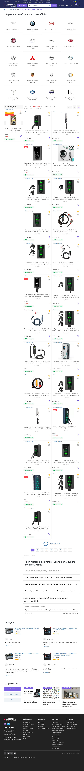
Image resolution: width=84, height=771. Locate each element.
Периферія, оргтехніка (58, 730)
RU (79, 1)
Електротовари (56, 735)
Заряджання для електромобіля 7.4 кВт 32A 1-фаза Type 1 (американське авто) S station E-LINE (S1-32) (37, 428)
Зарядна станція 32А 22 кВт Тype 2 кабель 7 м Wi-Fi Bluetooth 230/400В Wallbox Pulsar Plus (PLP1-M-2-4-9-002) (66, 165)
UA (77, 1)
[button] (7, 1)
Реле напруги (41, 724)
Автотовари (55, 722)
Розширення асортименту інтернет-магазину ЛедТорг (51, 702)
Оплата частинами (71, 724)
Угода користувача (28, 724)
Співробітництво (27, 2)
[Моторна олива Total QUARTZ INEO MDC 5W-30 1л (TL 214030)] (13, 118)
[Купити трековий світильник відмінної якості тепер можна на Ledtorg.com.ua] (70, 692)
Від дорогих (53, 106)
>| (70, 550)
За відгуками (36, 106)
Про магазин (27, 722)
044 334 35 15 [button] (9, 727)
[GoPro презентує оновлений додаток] (32, 692)
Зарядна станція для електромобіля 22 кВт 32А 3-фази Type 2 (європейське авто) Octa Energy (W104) (37, 296)
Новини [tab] (12, 689)
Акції (24, 738)
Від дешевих (44, 106)
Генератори (41, 722)
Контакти (48, 2)
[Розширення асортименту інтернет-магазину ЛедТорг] (51, 692)
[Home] (4, 9)
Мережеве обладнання (58, 728)
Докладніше (8, 645)
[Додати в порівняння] (20, 113)
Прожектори (41, 726)
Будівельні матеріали (58, 742)
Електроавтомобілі (13, 9)
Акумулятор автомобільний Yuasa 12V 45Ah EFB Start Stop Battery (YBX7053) (65, 628)
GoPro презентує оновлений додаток (30, 701)
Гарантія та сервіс (38, 2)
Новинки (38, 108)
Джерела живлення (57, 724)
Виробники (26, 736)
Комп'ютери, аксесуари (58, 726)
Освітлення (55, 740)
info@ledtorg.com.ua (10, 737)
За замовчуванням (29, 108)
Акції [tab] (12, 700)
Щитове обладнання (57, 744)
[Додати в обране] (20, 111)
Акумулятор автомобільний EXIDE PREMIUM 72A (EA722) (27, 628)
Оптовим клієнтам (71, 728)
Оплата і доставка (71, 726)
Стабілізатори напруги (44, 728)
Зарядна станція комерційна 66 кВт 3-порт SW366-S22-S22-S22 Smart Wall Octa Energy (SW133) (37, 231)
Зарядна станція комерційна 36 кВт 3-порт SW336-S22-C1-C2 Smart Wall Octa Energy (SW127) (37, 199)
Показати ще (55, 544)
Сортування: (27, 106)
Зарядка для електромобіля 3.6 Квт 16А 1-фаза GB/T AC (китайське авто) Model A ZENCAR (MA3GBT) (37, 363)
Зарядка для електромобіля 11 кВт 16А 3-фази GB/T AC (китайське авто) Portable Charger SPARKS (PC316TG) (66, 231)
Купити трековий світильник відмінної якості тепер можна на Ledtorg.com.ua (69, 703)
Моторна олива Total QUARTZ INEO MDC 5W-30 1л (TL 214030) (13, 130)
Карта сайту (26, 734)
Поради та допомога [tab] (12, 694)
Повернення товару (29, 732)
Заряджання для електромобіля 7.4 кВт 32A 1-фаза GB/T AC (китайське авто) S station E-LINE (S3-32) (66, 132)
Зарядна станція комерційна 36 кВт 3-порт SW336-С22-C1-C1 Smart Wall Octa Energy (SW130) (66, 495)
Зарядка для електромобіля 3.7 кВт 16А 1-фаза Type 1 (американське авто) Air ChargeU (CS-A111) (37, 395)
